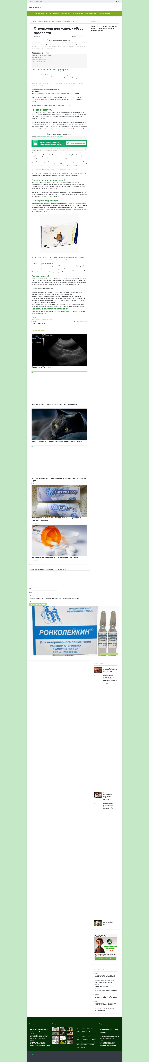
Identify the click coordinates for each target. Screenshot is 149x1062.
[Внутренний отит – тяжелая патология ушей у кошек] (70, 1033)
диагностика (90, 1028)
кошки (93, 1034)
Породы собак (39, 13)
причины (85, 1041)
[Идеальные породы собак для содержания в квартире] (98, 923)
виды (78, 1028)
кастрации (84, 1031)
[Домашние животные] (35, 7)
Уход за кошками (90, 13)
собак (78, 1044)
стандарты (91, 1044)
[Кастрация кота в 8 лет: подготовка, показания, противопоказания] (70, 1038)
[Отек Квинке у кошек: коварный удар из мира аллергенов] (63, 1029)
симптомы (91, 1041)
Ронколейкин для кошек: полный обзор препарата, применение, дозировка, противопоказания (103, 28)
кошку (78, 1036)
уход (78, 1047)
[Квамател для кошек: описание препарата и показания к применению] (55, 1029)
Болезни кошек (104, 13)
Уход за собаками (52, 13)
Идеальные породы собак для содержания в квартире (110, 922)
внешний (83, 1028)
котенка (78, 1034)
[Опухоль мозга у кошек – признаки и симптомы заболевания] (70, 1042)
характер (83, 1047)
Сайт (30, 595)
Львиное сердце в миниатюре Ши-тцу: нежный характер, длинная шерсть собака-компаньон (110, 679)
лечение (83, 1036)
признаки (79, 1041)
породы (93, 1039)
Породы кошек (78, 13)
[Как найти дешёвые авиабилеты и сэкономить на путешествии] (98, 670)
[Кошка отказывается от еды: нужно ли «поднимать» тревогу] (55, 1042)
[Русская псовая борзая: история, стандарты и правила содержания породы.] (63, 1033)
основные (79, 1039)
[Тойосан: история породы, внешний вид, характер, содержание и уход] (55, 1038)
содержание (84, 1044)
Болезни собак (65, 13)
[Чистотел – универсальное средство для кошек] (63, 1042)
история (78, 1031)
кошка (88, 1034)
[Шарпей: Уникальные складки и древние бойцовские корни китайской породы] (98, 861)
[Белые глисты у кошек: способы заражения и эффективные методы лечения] (55, 1033)
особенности (86, 1039)
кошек (83, 1034)
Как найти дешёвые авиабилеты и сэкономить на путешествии (110, 669)
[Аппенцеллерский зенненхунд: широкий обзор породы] (70, 1029)
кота (90, 1031)
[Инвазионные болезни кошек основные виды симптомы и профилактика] (63, 1038)
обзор (88, 1036)
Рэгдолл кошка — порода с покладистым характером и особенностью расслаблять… (110, 796)
